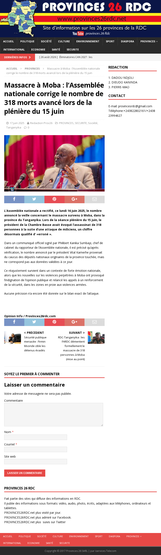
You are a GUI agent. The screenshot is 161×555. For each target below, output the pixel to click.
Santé (56, 49)
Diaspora (127, 41)
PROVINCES (147, 41)
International (14, 49)
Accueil (8, 41)
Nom (8, 432)
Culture (64, 41)
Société (46, 41)
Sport (110, 41)
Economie (38, 49)
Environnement (87, 41)
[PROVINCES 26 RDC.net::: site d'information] (80, 35)
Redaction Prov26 (41, 123)
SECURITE (73, 49)
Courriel (10, 444)
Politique (27, 41)
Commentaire (13, 400)
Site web (10, 456)
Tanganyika (13, 127)
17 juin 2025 (17, 123)
